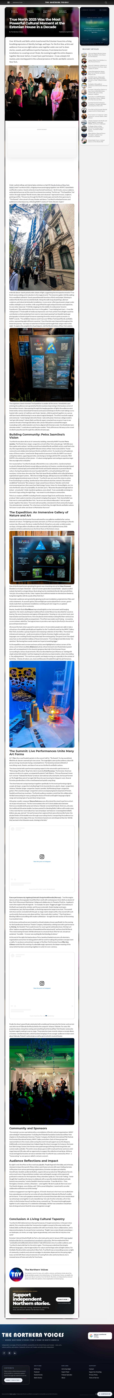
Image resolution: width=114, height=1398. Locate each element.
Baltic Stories (38, 1377)
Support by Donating (95, 1371)
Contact (91, 1368)
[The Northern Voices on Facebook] (4, 1352)
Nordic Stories (38, 1374)
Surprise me (105, 1394)
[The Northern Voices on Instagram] (9, 1352)
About (63, 1377)
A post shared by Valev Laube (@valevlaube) (42, 888)
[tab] (81, 39)
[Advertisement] (45, 143)
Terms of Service (94, 1377)
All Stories (37, 1368)
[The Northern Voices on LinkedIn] (15, 1352)
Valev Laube (13, 1393)
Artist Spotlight (66, 1368)
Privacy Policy (93, 1374)
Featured (36, 1371)
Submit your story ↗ (13, 1379)
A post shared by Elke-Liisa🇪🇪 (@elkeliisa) (42, 1015)
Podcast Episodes (67, 1374)
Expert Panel (65, 1371)
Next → (105, 39)
